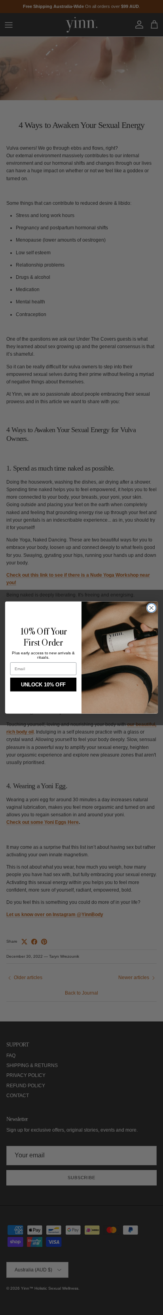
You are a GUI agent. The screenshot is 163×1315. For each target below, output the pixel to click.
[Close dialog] (151, 608)
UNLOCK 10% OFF (43, 684)
